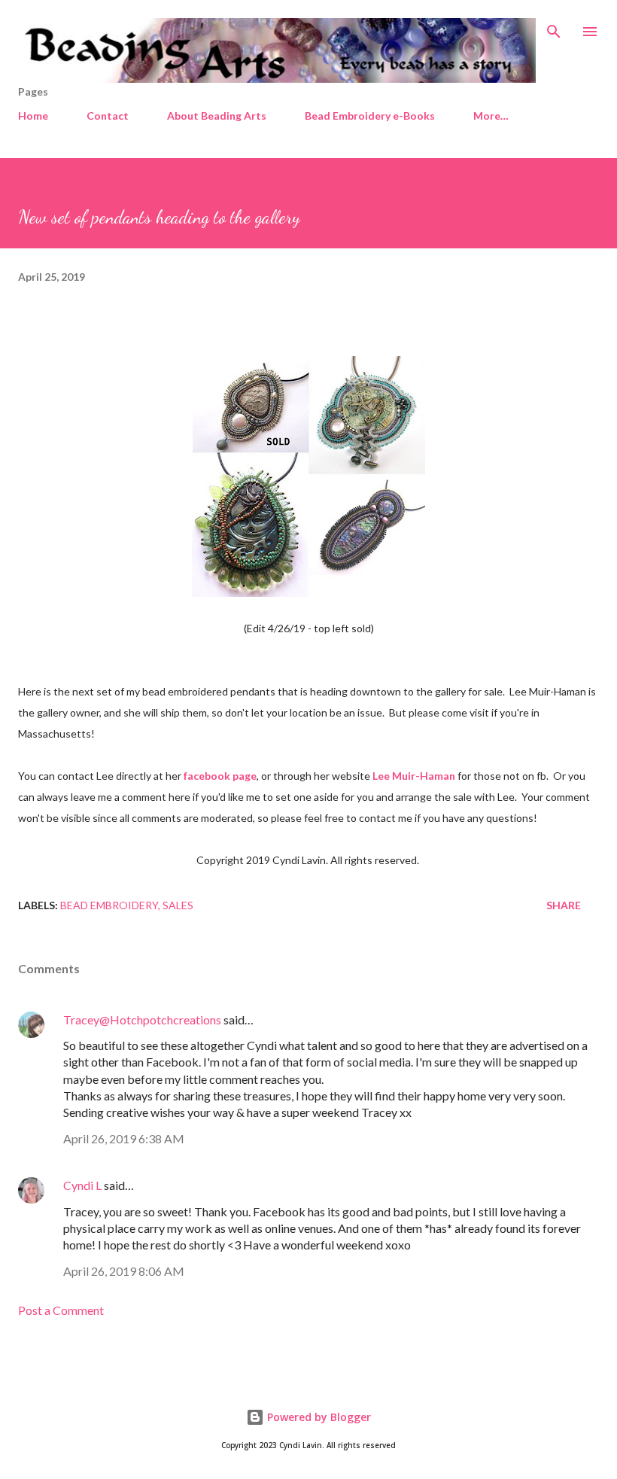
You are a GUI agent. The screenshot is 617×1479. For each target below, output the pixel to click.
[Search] (554, 27)
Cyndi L (82, 1185)
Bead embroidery (109, 905)
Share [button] (563, 905)
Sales (178, 905)
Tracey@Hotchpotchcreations (142, 1019)
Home (33, 115)
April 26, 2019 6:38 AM (123, 1138)
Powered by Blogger (317, 1417)
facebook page (220, 775)
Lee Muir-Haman (413, 775)
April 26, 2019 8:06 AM (123, 1271)
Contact (108, 115)
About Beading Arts (216, 115)
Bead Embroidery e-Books (370, 115)
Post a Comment (61, 1310)
